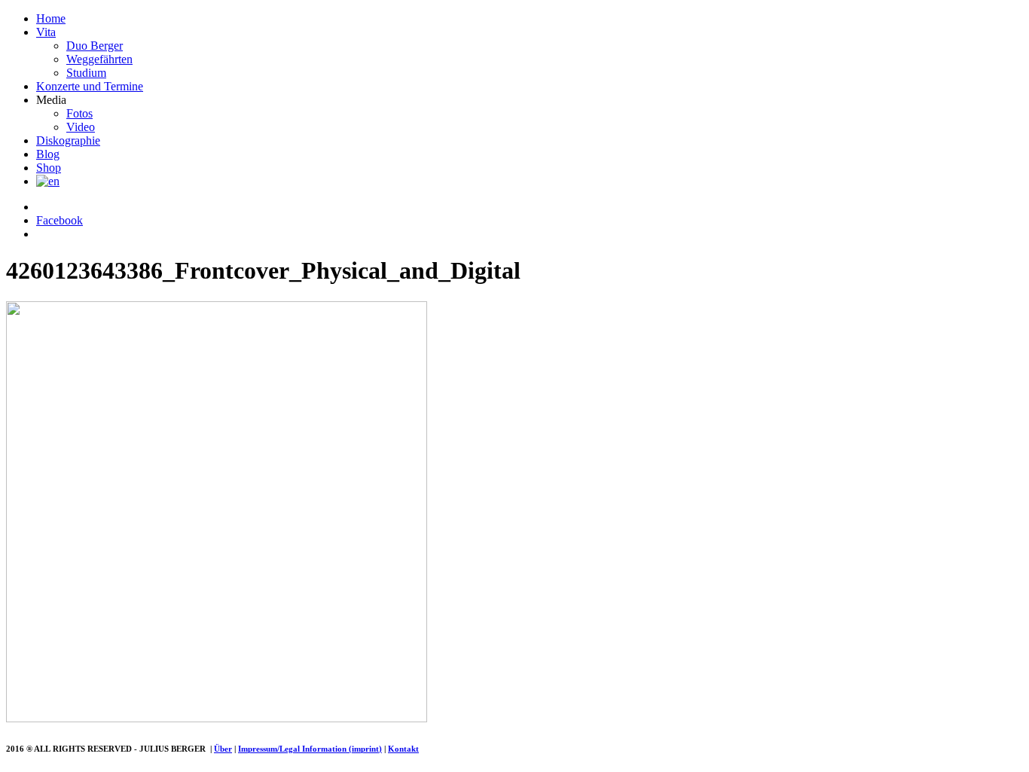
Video (80, 127)
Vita (46, 32)
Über (223, 748)
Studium (86, 72)
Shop (48, 167)
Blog (48, 154)
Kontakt (403, 748)
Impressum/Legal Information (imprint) (310, 748)
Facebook (59, 220)
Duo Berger (94, 45)
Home (51, 18)
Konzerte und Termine (89, 86)
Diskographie (68, 140)
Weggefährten (99, 59)
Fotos (79, 113)
